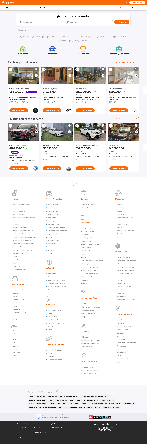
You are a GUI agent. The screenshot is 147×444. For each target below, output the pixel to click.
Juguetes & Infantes (55, 344)
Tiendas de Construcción (126, 300)
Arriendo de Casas (20, 227)
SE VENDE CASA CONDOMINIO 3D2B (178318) (44, 404)
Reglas (35, 435)
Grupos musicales (89, 313)
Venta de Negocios (124, 336)
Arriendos (16, 224)
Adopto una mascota (125, 234)
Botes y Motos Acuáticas (57, 280)
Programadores (122, 346)
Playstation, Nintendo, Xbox (92, 261)
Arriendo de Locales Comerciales (25, 237)
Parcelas (16, 260)
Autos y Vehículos (54, 199)
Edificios (16, 257)
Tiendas (53, 430)
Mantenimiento (122, 296)
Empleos (84, 199)
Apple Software (88, 231)
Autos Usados (53, 205)
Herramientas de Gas (124, 274)
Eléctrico (120, 280)
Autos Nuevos (53, 211)
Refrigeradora (87, 280)
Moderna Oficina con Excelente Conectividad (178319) (95, 400)
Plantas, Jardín (18, 300)
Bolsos (15, 339)
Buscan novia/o (122, 221)
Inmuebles (6, 8)
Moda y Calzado (19, 349)
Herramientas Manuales (125, 270)
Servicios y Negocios (124, 314)
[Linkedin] (108, 428)
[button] (36, 75)
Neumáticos (52, 244)
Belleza (15, 334)
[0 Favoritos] (10, 69)
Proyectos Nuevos (19, 270)
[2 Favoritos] (44, 126)
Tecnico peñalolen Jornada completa (94, 396)
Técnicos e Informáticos (56, 320)
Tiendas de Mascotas (125, 218)
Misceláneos (121, 264)
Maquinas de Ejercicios (90, 343)
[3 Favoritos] (77, 126)
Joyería (15, 343)
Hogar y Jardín (18, 284)
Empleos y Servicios (29, 8)
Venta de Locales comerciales (24, 218)
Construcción (121, 252)
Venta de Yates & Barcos (57, 287)
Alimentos (120, 205)
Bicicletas (85, 337)
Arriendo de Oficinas (20, 234)
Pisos (15, 296)
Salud (119, 356)
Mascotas (119, 199)
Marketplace (44, 8)
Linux (84, 254)
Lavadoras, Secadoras (90, 277)
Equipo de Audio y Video (91, 244)
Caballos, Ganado (123, 208)
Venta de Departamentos (22, 208)
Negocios (16, 266)
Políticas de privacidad (39, 430)
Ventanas (16, 316)
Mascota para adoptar (125, 231)
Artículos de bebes (55, 350)
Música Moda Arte (89, 298)
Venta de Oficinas (19, 214)
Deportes (85, 331)
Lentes (15, 346)
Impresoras (86, 248)
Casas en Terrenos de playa (23, 250)
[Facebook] (99, 428)
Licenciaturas (53, 317)
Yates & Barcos (53, 268)
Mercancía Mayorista (90, 361)
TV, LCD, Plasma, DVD (90, 267)
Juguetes (51, 356)
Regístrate (20, 437)
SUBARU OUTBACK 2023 (111, 407)
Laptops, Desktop (89, 251)
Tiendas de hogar (19, 313)
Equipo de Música (54, 234)
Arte (84, 304)
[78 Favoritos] (110, 69)
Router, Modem (88, 264)
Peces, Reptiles (122, 224)
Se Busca (51, 250)
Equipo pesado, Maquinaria (58, 231)
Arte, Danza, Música (55, 310)
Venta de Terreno (19, 221)
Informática (86, 241)
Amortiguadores (54, 221)
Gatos (119, 211)
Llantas (50, 247)
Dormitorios (17, 306)
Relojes (15, 356)
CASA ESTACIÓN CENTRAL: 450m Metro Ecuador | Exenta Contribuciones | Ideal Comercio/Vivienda (64, 407)
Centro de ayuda (140, 8)
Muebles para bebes (55, 360)
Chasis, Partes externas (56, 227)
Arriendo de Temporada (22, 240)
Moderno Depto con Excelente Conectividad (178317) (101, 404)
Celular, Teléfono (88, 238)
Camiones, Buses (54, 224)
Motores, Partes (54, 240)
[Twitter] (105, 428)
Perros (119, 227)
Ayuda (18, 430)
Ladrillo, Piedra (122, 283)
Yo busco (51, 290)
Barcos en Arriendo (55, 277)
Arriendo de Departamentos (23, 231)
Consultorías (121, 339)
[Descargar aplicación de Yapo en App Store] (97, 417)
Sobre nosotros (21, 427)
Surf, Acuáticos (88, 347)
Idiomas (50, 313)
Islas (14, 263)
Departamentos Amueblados (23, 244)
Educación (50, 304)
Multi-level (121, 323)
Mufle (50, 237)
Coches (50, 353)
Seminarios (52, 326)
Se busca (16, 309)
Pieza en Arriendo (19, 253)
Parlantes (85, 257)
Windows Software (89, 270)
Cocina (15, 293)
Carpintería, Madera (124, 257)
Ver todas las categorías (58, 427)
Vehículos (15, 8)
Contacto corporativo (23, 435)
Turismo (120, 362)
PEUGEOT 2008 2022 (71, 404)
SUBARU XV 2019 (129, 404)
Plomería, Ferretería (124, 287)
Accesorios (52, 218)
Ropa (15, 359)
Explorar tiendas (114, 8)
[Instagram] (102, 428)
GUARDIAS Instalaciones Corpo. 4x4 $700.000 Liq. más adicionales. (53, 396)
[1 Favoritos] (44, 69)
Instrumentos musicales (91, 307)
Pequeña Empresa (123, 330)
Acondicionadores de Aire (92, 274)
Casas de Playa (18, 247)
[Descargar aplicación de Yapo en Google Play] (106, 417)
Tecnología (85, 222)
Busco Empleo (87, 208)
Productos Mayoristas (125, 326)
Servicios (120, 290)
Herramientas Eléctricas (125, 267)
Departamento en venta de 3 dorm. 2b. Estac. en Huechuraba (51, 400)
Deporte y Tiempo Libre (91, 340)
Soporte (19, 432)
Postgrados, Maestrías (56, 323)
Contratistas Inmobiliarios (126, 261)
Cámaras (85, 235)
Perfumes (16, 352)
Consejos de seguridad (127, 8)
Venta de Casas (19, 211)
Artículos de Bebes (20, 290)
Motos (50, 208)
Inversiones (121, 320)
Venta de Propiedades (21, 205)
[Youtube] (112, 428)
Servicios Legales (123, 359)
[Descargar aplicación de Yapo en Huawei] (90, 417)
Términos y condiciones (40, 427)
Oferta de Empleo (88, 205)
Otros (15, 319)
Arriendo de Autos (54, 214)
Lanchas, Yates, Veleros (56, 283)
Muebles (16, 303)
